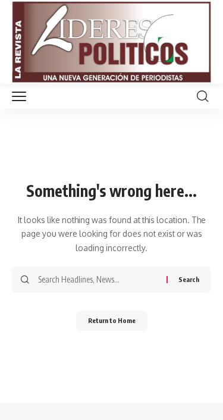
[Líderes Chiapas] (111, 42)
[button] (22, 96)
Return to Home (112, 320)
